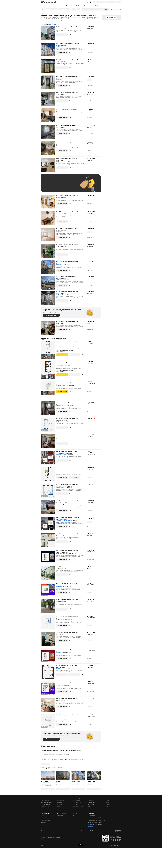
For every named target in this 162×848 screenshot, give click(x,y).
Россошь (58, 817)
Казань (58, 806)
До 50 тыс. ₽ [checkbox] (55, 185)
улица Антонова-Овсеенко (61, 343)
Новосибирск (59, 802)
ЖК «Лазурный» (59, 161)
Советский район (76, 800)
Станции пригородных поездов (47, 817)
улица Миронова (59, 700)
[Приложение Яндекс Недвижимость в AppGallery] (117, 839)
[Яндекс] (118, 845)
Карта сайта (99, 830)
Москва (58, 798)
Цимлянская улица (45, 800)
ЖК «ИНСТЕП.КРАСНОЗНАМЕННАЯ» (64, 520)
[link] (118, 2)
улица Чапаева (59, 651)
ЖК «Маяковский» (60, 685)
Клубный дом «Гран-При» (61, 619)
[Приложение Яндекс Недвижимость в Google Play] (115, 839)
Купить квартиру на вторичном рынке (96, 818)
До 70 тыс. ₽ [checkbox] (63, 185)
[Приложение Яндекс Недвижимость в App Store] (113, 839)
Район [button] (107, 9)
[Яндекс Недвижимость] (49, 2)
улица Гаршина (59, 683)
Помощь (94, 830)
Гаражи (107, 806)
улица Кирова (59, 634)
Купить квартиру (91, 815)
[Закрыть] (120, 9)
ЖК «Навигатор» (59, 345)
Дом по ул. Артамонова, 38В (62, 214)
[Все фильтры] (42, 9)
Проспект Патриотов (45, 808)
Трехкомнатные (91, 804)
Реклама (52, 830)
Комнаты (108, 802)
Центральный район (77, 798)
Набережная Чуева (45, 806)
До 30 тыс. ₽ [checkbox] (47, 185)
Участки (108, 804)
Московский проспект (60, 420)
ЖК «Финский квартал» (61, 487)
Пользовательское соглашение (73, 830)
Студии (89, 806)
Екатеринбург (60, 804)
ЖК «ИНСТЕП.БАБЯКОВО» (61, 454)
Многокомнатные (91, 798)
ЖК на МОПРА (59, 602)
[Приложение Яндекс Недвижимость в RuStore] (120, 839)
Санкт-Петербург (60, 800)
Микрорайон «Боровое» (61, 405)
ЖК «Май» (58, 718)
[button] (90, 2)
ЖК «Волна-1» (59, 46)
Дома (107, 800)
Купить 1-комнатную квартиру (94, 817)
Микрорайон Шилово (77, 802)
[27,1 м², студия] (48, 350)
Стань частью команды (60, 830)
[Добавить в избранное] (70, 34)
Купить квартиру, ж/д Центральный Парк (96, 820)
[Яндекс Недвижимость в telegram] (120, 831)
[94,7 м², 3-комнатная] (48, 557)
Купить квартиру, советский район (95, 824)
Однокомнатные (91, 802)
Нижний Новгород (60, 808)
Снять (74, 815)
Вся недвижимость (45, 830)
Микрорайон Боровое (77, 808)
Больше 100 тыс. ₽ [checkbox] (48, 188)
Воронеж (58, 716)
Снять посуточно (76, 817)
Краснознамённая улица (61, 519)
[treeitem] (44, 5)
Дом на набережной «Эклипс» (62, 553)
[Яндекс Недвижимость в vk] (116, 831)
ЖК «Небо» (58, 504)
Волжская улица (59, 535)
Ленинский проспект (60, 502)
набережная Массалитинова (62, 552)
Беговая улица (44, 798)
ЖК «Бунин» (58, 421)
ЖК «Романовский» (60, 652)
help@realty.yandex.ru (66, 838)
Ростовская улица (60, 363)
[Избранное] (88, 2)
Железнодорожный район (78, 806)
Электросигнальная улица (46, 802)
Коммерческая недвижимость (112, 798)
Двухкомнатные (91, 800)
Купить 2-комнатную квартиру (94, 822)
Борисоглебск (60, 815)
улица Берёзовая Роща (61, 383)
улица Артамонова (60, 28)
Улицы (42, 818)
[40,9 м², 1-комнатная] (48, 390)
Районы (42, 815)
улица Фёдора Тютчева (61, 404)
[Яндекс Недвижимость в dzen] (118, 831)
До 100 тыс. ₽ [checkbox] (72, 185)
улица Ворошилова (60, 618)
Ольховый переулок (60, 601)
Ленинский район (76, 804)
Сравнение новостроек (46, 820)
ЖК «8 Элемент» (59, 365)
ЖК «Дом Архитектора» (61, 586)
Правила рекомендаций (86, 830)
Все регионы (43, 822)
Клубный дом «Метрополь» (62, 385)
